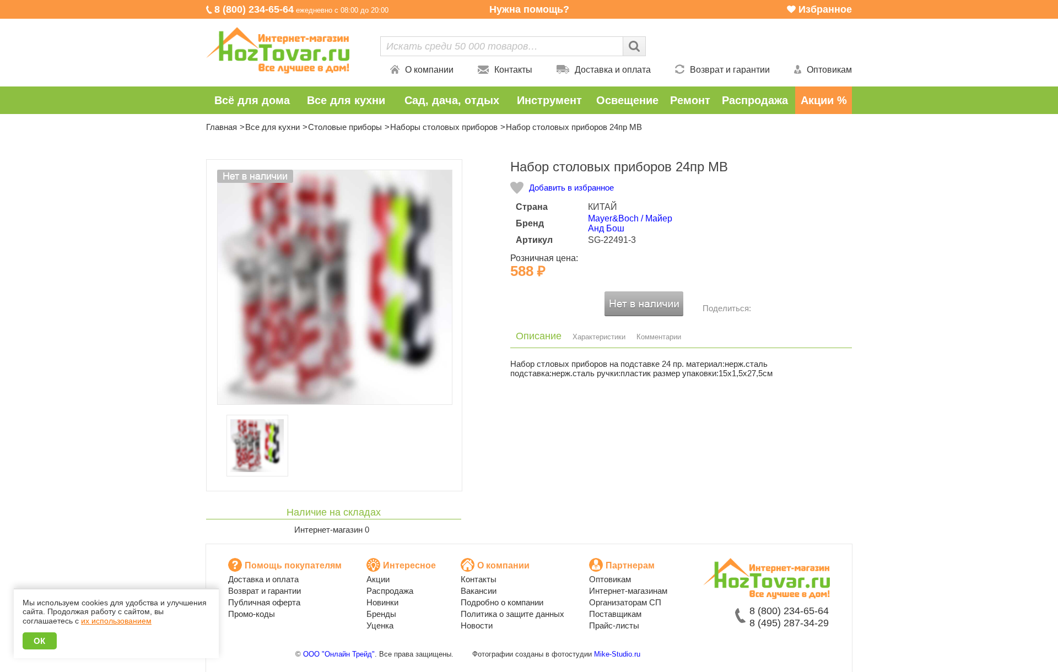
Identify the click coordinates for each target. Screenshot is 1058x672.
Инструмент (549, 100)
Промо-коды (251, 614)
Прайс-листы (614, 625)
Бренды (381, 614)
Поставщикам (615, 614)
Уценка (379, 625)
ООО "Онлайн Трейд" (339, 654)
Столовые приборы (345, 127)
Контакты (513, 69)
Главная (221, 127)
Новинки (382, 602)
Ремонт (690, 100)
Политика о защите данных (512, 614)
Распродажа (755, 100)
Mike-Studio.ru (617, 654)
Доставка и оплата (613, 69)
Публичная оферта (264, 602)
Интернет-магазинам (628, 590)
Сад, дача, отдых (451, 100)
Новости (477, 625)
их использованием (116, 620)
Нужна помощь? (529, 9)
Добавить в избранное (571, 187)
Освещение (627, 100)
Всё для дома (252, 100)
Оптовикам (829, 69)
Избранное (825, 9)
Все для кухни (346, 100)
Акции (378, 579)
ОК (40, 641)
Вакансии (478, 590)
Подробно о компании (502, 602)
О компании (429, 69)
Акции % (824, 100)
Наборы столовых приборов (444, 127)
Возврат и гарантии (730, 69)
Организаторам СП (625, 602)
